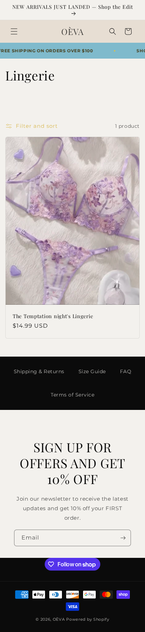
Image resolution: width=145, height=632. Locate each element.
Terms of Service (72, 395)
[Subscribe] (123, 538)
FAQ (126, 371)
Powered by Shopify (87, 619)
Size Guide (92, 371)
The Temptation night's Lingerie (53, 316)
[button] (14, 31)
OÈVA (59, 619)
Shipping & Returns (39, 371)
